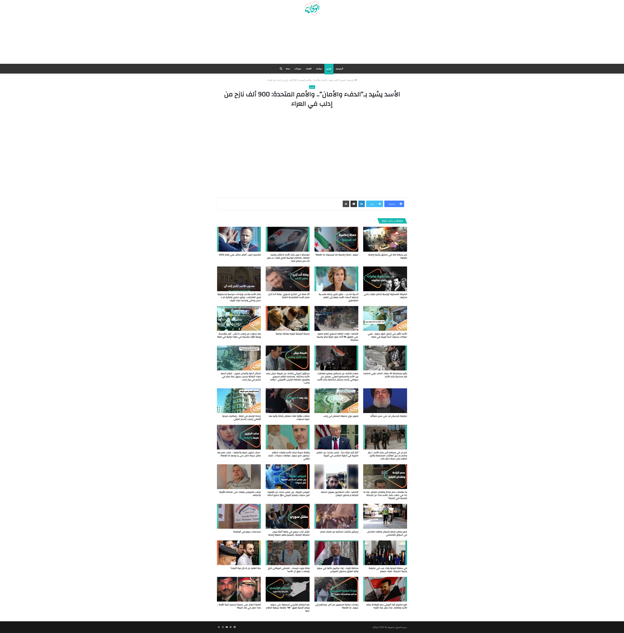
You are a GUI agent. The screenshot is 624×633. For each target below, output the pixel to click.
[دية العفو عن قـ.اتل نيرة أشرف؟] (239, 552)
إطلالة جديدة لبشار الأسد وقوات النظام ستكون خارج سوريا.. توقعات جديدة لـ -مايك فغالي (289, 455)
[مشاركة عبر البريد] (354, 204)
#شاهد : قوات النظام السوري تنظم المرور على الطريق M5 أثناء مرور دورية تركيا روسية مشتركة (337, 337)
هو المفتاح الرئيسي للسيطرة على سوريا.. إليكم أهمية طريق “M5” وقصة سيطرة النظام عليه (288, 608)
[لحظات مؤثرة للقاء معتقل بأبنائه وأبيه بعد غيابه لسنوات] (288, 400)
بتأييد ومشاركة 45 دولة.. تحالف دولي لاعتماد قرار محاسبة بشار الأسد (385, 375)
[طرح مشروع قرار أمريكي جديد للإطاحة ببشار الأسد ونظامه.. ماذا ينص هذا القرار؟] (385, 589)
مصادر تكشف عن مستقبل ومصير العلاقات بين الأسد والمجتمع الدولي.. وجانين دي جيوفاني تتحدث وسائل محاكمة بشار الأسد (337, 376)
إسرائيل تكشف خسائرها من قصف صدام (339, 532)
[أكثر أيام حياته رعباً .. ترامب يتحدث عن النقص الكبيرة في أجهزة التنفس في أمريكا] (336, 437)
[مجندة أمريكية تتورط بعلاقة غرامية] (288, 318)
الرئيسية (339, 68)
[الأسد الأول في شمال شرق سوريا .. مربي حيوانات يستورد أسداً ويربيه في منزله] (385, 318)
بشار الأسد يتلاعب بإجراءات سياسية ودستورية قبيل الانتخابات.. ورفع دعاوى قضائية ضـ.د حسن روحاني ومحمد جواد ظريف (239, 297)
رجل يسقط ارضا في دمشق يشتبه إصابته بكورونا (387, 256)
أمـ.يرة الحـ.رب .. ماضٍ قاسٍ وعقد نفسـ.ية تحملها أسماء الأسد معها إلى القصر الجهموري (338, 297)
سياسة (319, 68)
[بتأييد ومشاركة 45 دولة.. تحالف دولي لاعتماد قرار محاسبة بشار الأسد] (385, 358)
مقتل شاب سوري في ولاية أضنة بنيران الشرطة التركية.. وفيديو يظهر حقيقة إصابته (289, 533)
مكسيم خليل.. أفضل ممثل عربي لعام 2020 (240, 255)
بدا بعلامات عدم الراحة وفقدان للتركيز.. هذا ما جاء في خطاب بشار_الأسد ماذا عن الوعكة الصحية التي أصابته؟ (385, 495)
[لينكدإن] (361, 204)
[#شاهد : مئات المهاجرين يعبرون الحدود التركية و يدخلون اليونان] (336, 476)
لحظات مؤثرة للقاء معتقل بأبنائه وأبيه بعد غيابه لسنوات (289, 417)
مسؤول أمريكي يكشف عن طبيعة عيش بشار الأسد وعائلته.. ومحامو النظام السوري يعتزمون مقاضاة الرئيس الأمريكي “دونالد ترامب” (288, 378)
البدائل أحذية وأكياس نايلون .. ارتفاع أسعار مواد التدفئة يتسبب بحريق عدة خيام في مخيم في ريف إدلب (241, 376)
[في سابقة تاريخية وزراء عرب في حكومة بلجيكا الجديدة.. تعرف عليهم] (385, 552)
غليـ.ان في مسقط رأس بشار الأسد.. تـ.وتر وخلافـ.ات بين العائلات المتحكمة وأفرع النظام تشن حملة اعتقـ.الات (387, 455)
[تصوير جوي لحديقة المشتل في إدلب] (336, 400)
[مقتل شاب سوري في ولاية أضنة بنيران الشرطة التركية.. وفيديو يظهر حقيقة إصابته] (288, 516)
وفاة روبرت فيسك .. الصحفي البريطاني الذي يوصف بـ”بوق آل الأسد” (289, 569)
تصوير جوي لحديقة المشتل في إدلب (340, 416)
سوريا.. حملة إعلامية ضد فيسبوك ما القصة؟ (336, 255)
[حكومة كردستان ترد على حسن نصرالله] (385, 400)
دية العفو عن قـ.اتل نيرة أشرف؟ (246, 568)
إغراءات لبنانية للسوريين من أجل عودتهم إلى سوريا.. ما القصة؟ (336, 606)
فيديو (329, 68)
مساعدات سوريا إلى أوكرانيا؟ (247, 532)
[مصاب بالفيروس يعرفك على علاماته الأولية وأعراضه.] (239, 476)
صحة (288, 68)
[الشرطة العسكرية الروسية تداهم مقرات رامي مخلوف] (385, 278)
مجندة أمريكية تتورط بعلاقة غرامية (293, 334)
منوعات (297, 68)
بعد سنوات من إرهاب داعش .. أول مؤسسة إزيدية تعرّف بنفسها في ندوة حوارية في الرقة (239, 335)
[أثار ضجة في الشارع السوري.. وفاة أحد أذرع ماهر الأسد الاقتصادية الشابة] (288, 278)
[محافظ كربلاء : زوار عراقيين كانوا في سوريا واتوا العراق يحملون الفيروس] (336, 552)
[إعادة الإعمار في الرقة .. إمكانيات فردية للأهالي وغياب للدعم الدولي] (239, 400)
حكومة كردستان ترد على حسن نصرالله (388, 416)
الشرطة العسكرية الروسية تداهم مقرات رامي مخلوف (385, 295)
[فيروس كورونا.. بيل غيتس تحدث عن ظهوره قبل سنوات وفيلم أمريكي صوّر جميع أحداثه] (288, 476)
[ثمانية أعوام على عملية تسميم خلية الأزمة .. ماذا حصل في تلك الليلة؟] (239, 589)
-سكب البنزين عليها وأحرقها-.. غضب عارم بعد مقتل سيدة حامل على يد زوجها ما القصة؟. (239, 454)
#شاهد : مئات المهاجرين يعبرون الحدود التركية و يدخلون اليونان (339, 493)
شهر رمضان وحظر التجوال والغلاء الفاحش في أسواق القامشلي (387, 533)
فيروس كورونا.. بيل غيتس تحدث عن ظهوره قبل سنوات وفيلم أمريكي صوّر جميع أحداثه (288, 493)
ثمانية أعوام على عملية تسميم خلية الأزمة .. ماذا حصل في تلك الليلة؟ (239, 606)
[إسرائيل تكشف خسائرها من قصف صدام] (336, 516)
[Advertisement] (312, 41)
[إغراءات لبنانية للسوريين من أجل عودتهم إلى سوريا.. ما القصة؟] (336, 589)
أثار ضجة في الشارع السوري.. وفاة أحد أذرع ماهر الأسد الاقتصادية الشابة (289, 295)
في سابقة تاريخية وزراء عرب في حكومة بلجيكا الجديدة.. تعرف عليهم (388, 569)
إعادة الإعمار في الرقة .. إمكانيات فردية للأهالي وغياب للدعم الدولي (241, 417)
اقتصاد (309, 68)
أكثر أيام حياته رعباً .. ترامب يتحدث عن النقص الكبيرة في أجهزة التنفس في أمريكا (337, 454)
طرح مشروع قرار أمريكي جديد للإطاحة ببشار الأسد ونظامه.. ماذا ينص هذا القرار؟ (386, 606)
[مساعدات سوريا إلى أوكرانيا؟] (239, 516)
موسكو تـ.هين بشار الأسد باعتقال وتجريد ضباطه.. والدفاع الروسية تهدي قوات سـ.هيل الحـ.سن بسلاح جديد (288, 258)
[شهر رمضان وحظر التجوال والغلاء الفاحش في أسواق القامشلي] (385, 516)
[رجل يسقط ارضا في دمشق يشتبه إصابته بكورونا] (385, 239)
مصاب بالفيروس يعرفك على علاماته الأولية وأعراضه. (240, 493)
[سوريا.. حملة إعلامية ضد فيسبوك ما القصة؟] (336, 239)
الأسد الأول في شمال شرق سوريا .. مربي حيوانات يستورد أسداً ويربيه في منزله (387, 335)
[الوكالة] (312, 8)
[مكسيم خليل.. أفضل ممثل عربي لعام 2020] (239, 239)
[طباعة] (346, 204)
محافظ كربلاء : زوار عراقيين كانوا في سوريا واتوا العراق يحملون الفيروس (337, 569)
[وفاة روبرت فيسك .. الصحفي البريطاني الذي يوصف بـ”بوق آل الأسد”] (288, 552)
